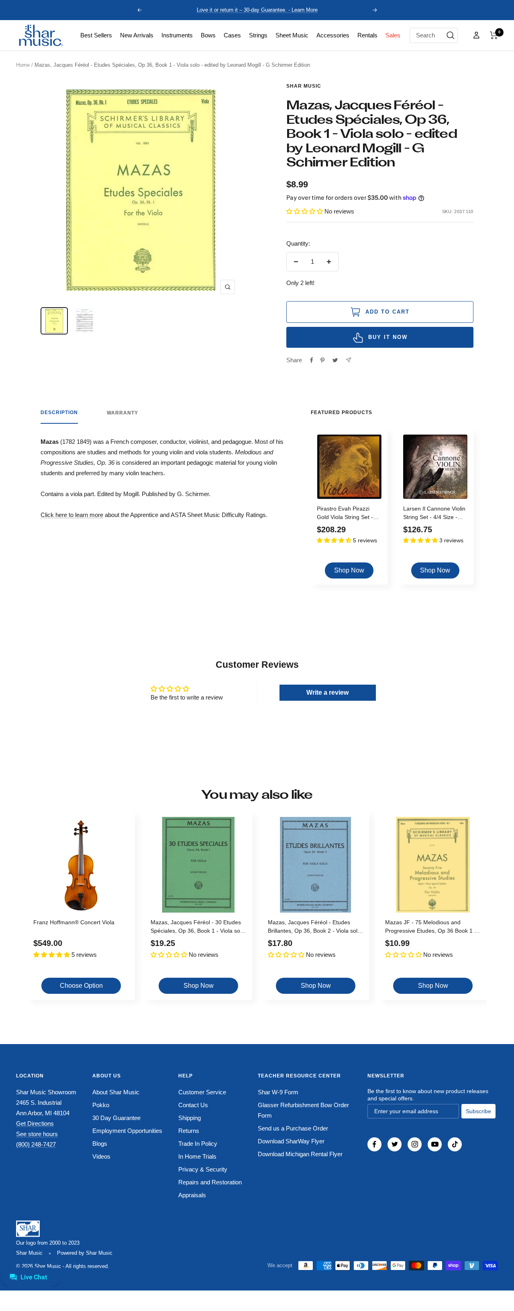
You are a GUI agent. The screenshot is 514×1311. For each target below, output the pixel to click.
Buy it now (388, 337)
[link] (96, 35)
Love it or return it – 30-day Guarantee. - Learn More (257, 10)
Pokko (100, 1105)
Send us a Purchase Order (293, 1128)
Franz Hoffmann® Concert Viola (73, 922)
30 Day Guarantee (116, 1117)
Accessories (332, 35)
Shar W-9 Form (278, 1092)
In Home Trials (197, 1156)
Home (23, 65)
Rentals (367, 35)
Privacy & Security (202, 1169)
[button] (494, 35)
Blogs (99, 1143)
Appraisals (192, 1195)
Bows (208, 35)
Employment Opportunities (127, 1130)
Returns (188, 1130)
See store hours (37, 1133)
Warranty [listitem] (122, 413)
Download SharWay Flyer (291, 1141)
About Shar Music (115, 1092)
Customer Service (202, 1092)
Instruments (177, 35)
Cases (232, 35)
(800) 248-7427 (36, 1144)
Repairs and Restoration (210, 1182)
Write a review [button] (327, 692)
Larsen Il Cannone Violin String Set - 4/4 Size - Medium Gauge (434, 514)
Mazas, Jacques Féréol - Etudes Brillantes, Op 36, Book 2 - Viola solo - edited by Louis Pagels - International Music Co (314, 927)
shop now (349, 570)
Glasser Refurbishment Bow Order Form (303, 1110)
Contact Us (193, 1105)
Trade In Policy (197, 1143)
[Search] (451, 35)
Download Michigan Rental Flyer (300, 1154)
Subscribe (478, 1111)
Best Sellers (96, 35)
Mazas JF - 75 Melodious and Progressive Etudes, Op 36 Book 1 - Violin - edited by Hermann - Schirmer (433, 927)
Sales (393, 35)
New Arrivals (136, 35)
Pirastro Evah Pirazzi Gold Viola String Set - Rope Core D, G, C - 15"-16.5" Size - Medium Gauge (348, 514)
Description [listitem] (59, 412)
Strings (258, 35)
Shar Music (303, 86)
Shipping (189, 1117)
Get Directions (35, 1123)
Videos (101, 1156)
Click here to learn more (72, 514)
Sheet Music (291, 35)
